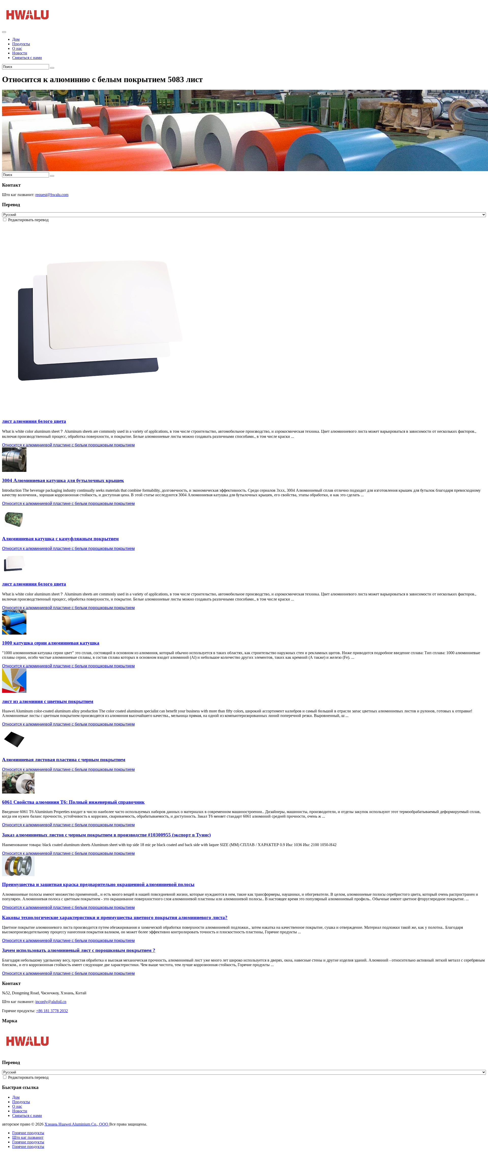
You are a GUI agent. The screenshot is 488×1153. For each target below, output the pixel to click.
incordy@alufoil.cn (50, 1001)
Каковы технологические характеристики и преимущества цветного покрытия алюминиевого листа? (114, 917)
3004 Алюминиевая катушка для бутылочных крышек (63, 480)
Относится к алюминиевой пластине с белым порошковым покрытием (68, 445)
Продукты (21, 44)
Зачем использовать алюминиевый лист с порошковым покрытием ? (78, 950)
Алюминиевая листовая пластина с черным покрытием (63, 759)
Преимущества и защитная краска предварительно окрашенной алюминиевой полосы (98, 884)
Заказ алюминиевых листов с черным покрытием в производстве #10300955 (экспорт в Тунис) (106, 834)
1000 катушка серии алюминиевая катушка (50, 643)
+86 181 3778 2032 (52, 1011)
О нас (17, 48)
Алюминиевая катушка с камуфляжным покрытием (60, 538)
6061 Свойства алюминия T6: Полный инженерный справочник (73, 802)
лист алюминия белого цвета (34, 421)
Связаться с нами (27, 57)
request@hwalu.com (51, 194)
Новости (19, 53)
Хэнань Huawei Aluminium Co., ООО (76, 1124)
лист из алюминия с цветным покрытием (47, 701)
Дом (16, 39)
